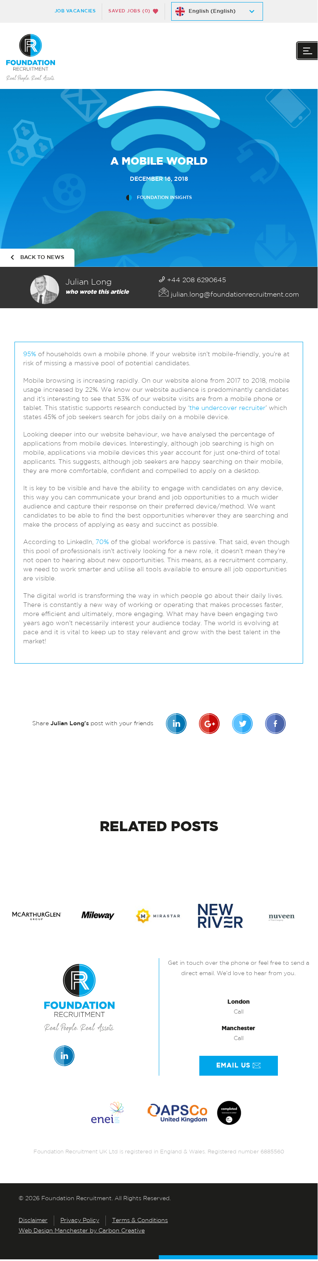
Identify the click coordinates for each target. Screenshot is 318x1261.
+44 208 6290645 (195, 280)
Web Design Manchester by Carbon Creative (82, 1231)
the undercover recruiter (227, 408)
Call (239, 1012)
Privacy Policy (79, 1221)
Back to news (42, 257)
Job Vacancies (75, 11)
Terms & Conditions (140, 1221)
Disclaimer (33, 1221)
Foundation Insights (164, 197)
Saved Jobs (129, 11)
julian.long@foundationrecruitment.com (234, 295)
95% (29, 355)
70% (102, 542)
